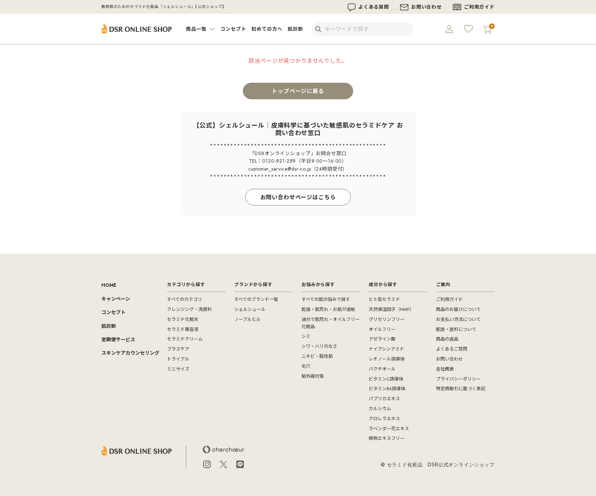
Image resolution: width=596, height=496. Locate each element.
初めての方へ (266, 29)
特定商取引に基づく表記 (460, 388)
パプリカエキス (384, 398)
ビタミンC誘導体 (386, 379)
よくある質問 (373, 6)
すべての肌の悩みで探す (325, 299)
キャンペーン (115, 298)
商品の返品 (447, 339)
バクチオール (382, 369)
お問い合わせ (426, 6)
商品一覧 (197, 29)
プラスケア (178, 349)
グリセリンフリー (387, 319)
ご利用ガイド (479, 6)
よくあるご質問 (451, 349)
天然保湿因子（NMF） (391, 309)
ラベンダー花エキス (389, 428)
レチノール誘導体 (387, 359)
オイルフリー (382, 329)
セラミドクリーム (185, 339)
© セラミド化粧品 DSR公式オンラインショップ (438, 464)
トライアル (178, 359)
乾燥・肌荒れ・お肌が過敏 (328, 309)
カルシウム (380, 408)
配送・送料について (456, 329)
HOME (108, 285)
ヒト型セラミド (384, 299)
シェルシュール (250, 309)
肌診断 (295, 29)
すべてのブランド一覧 (256, 299)
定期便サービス (118, 339)
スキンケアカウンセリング (130, 353)
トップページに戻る (298, 91)
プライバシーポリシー (458, 379)
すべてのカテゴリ (184, 299)
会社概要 (445, 369)
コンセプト (233, 29)
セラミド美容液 (182, 329)
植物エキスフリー (387, 438)
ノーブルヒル (247, 319)
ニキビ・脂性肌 (317, 356)
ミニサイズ (178, 369)
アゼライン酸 (382, 339)
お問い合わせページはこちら (298, 197)
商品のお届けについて (458, 309)
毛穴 (305, 366)
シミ (305, 336)
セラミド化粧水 (182, 319)
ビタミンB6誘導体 (387, 388)
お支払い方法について (458, 319)
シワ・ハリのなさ (319, 346)
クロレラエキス (384, 418)
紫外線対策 (312, 376)
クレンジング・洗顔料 (189, 309)
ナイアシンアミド (386, 349)
